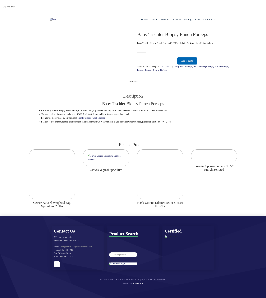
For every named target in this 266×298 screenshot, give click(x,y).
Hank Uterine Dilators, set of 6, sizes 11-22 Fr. (160, 204)
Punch (156, 70)
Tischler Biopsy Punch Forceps (91, 118)
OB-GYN (164, 66)
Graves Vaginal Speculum (106, 170)
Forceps (148, 70)
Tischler (163, 70)
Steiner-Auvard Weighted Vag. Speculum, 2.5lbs (52, 204)
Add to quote (187, 61)
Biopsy (211, 66)
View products (106, 161)
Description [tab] (133, 82)
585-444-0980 (66, 250)
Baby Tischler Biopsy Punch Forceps (191, 66)
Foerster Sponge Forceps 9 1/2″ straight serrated (214, 167)
